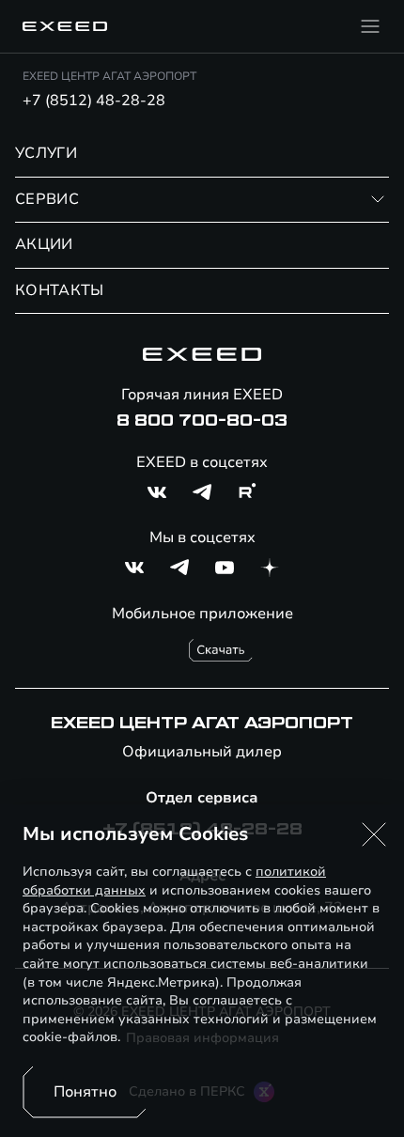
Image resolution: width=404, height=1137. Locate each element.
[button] (373, 834)
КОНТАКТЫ (59, 290)
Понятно (85, 1092)
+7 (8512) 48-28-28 (94, 100)
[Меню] (370, 26)
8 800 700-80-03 (202, 420)
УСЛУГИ (46, 153)
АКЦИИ (44, 244)
